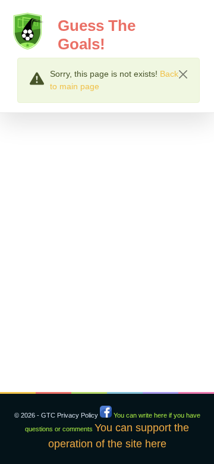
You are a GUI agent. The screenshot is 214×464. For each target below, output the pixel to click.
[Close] (183, 74)
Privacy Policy (77, 415)
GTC (48, 415)
